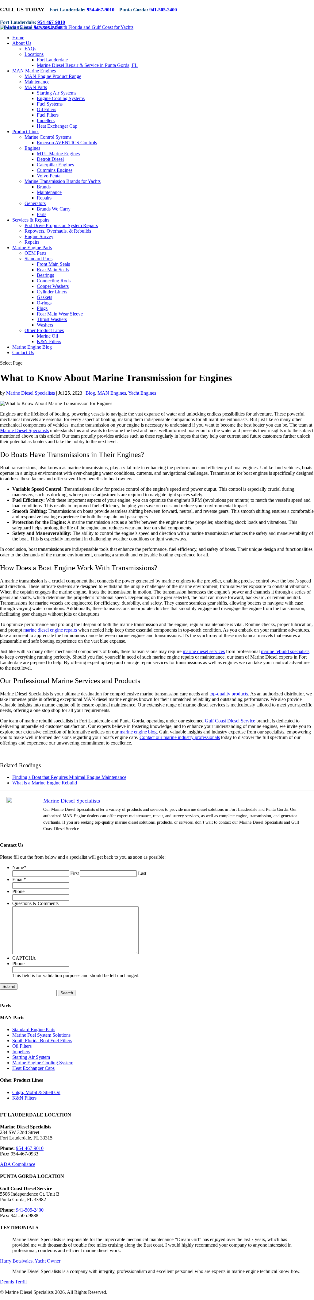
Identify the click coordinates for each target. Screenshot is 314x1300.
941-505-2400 (163, 9)
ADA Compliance (17, 1164)
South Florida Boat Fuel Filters (42, 1040)
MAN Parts (36, 87)
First (74, 873)
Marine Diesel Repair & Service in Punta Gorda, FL (87, 65)
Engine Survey (39, 236)
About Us (21, 43)
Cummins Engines (54, 170)
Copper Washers (53, 286)
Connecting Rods (54, 280)
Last (142, 873)
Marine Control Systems (48, 137)
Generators (35, 203)
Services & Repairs (30, 219)
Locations (34, 54)
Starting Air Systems (56, 92)
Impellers (46, 120)
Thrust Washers (52, 319)
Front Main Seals (53, 264)
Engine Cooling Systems (61, 98)
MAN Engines (112, 393)
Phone (18, 891)
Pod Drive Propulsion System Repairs (61, 225)
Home (18, 37)
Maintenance (37, 81)
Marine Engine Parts (32, 247)
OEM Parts (35, 253)
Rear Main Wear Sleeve (60, 313)
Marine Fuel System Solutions (41, 1035)
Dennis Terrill (13, 1281)
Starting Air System (31, 1057)
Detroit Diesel (50, 159)
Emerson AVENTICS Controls (67, 142)
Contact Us (23, 352)
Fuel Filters (48, 115)
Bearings (45, 275)
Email (19, 879)
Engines (32, 148)
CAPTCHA (24, 958)
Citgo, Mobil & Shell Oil (36, 1092)
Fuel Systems (50, 103)
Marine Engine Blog (32, 347)
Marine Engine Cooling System (42, 1062)
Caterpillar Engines (55, 164)
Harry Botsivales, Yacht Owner (30, 1260)
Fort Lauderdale (52, 59)
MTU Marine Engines (58, 153)
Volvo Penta (48, 175)
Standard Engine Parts (33, 1029)
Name (19, 867)
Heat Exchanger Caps (33, 1068)
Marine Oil (47, 336)
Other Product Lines (44, 330)
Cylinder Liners (52, 291)
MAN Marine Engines (34, 70)
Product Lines (25, 131)
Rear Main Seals (53, 269)
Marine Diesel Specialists (30, 393)
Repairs (44, 197)
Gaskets (44, 297)
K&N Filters (49, 341)
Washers (45, 324)
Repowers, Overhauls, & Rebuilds (58, 231)
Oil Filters (46, 109)
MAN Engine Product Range (53, 76)
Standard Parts (38, 258)
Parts (41, 214)
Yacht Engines (142, 393)
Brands (44, 186)
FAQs (30, 48)
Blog (90, 393)
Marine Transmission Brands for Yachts (63, 181)
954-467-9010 (100, 9)
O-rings (44, 302)
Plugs (42, 308)
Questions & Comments (35, 903)
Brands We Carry (54, 208)
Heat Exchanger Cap (57, 126)
